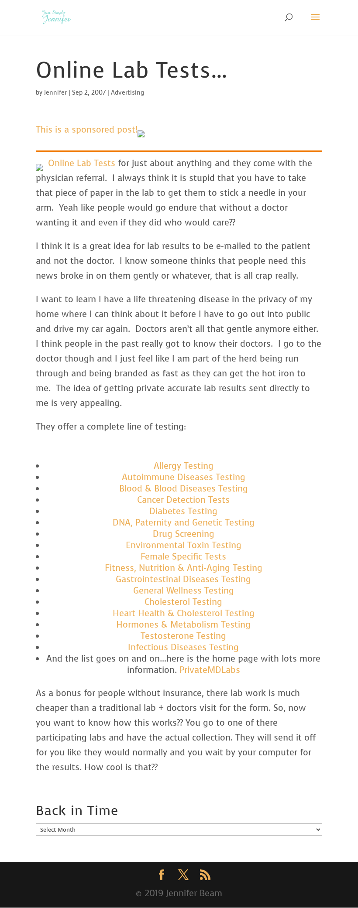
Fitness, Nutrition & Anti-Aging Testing (183, 568)
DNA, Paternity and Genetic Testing (184, 523)
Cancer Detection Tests (183, 500)
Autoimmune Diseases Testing (183, 477)
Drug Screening (183, 534)
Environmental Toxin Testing (183, 545)
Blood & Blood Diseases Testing (183, 489)
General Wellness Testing (183, 591)
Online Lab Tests (81, 163)
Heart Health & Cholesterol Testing (184, 613)
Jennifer (55, 93)
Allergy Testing (183, 466)
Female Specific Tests (183, 557)
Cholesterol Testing (183, 602)
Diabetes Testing (183, 511)
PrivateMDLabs (209, 670)
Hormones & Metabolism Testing (183, 625)
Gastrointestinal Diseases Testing (183, 579)
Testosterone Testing (183, 636)
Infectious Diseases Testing (183, 647)
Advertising (127, 93)
